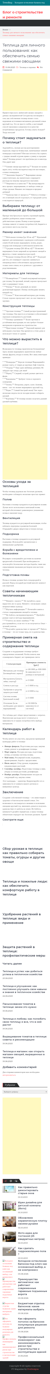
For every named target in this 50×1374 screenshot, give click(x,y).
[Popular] (6, 1181)
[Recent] (11, 1181)
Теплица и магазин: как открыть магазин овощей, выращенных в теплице (24, 1054)
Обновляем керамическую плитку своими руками (32, 1220)
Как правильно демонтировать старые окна (28, 1190)
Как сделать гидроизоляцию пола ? (32, 1251)
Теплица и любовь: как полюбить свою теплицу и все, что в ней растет (24, 1021)
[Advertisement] (25, 92)
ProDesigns (33, 1369)
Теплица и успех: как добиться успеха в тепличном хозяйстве (22, 973)
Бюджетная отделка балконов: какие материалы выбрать (31, 1306)
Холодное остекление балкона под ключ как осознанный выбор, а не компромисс (32, 1265)
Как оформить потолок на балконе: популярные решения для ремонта (32, 1323)
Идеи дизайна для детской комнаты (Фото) (30, 1205)
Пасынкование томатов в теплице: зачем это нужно (19, 1005)
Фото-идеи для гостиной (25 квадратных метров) (31, 1236)
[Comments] (16, 1181)
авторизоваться (9, 1075)
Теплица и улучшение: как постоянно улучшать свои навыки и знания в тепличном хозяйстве (25, 989)
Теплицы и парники (27, 67)
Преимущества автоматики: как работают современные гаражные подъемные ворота (32, 1287)
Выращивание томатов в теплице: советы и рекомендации (25, 1038)
